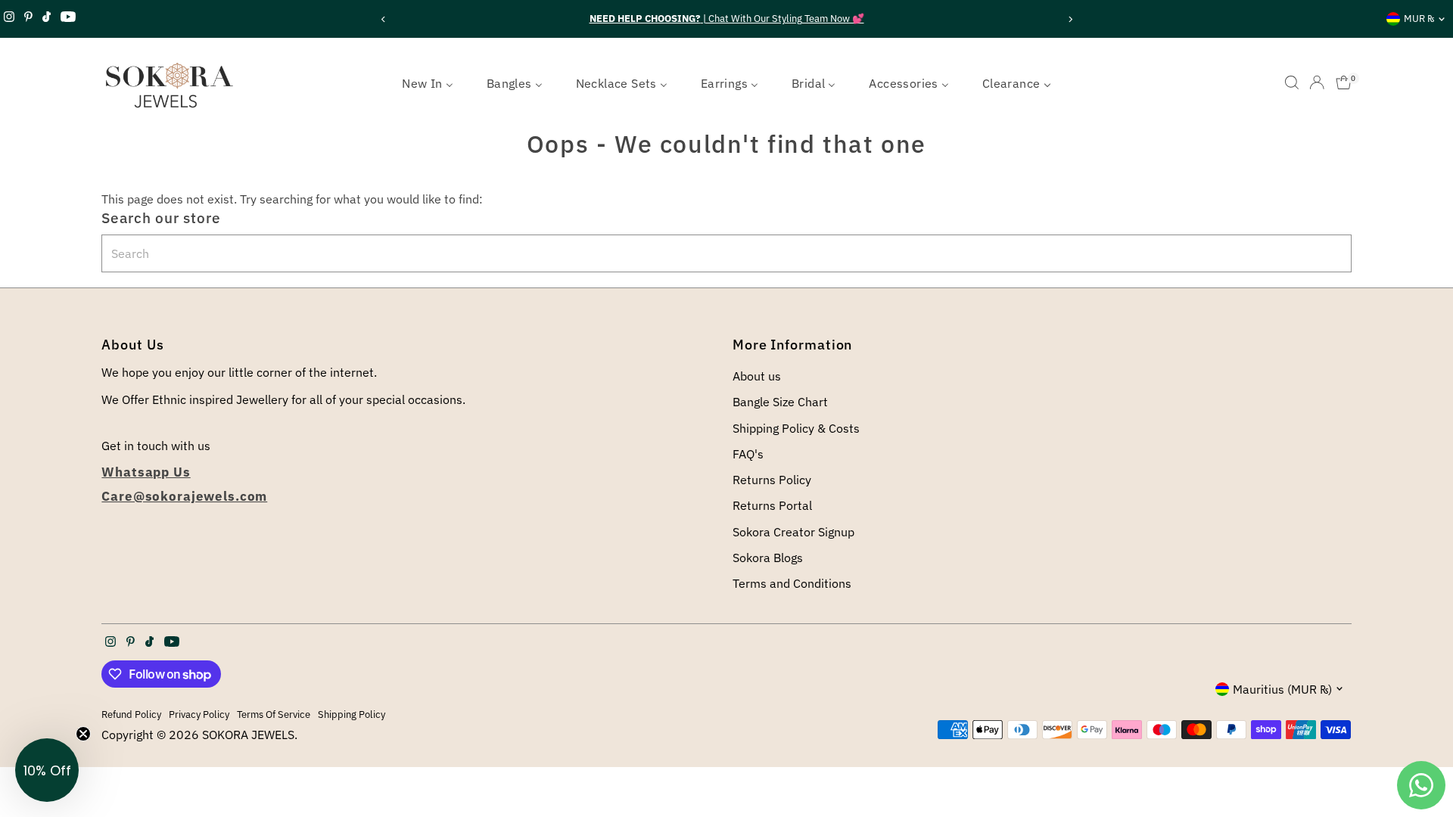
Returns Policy (772, 479)
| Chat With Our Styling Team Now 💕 (727, 18)
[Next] (1070, 19)
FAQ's (748, 453)
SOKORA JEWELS (248, 734)
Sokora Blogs (768, 557)
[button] (47, 770)
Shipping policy (351, 714)
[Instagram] (9, 19)
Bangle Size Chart (780, 401)
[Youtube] (68, 19)
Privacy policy (199, 714)
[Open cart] (1344, 82)
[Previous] (383, 19)
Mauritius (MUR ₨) (1282, 689)
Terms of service (273, 714)
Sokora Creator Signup (793, 531)
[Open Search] (1292, 82)
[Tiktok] (46, 19)
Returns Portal (772, 505)
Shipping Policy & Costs (796, 428)
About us (757, 376)
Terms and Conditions (792, 583)
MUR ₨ (1419, 18)
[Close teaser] (83, 733)
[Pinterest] (28, 19)
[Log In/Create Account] (1317, 82)
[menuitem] (427, 82)
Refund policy (131, 714)
